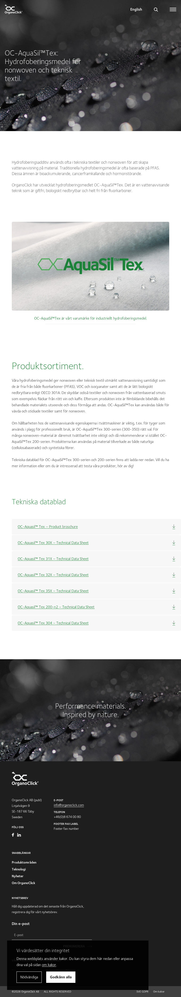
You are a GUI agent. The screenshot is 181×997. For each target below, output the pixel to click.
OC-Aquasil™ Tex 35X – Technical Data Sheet (53, 591)
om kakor (49, 965)
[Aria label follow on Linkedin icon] (19, 835)
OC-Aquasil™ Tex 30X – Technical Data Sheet (53, 542)
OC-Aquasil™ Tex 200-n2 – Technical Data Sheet (56, 607)
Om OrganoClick (23, 883)
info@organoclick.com (69, 805)
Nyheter (18, 876)
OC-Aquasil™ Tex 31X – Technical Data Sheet (53, 558)
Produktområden (24, 862)
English (136, 9)
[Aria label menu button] (173, 7)
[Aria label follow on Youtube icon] (13, 835)
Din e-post (21, 923)
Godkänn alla (61, 977)
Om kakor (159, 991)
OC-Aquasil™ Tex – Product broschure (48, 526)
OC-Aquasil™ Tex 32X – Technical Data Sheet (53, 575)
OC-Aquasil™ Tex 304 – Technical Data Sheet (53, 623)
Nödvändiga (29, 977)
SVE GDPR (142, 991)
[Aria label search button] (156, 9)
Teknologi (19, 869)
